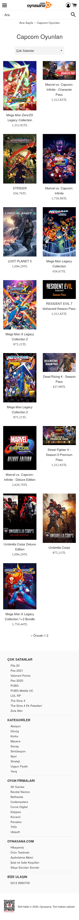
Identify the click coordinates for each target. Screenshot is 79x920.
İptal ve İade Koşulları (25, 862)
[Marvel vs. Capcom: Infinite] (59, 158)
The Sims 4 (18, 701)
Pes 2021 (17, 670)
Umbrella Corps (59, 547)
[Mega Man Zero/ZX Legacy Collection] (19, 85)
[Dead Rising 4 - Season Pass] (59, 362)
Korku (14, 736)
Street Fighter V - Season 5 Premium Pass (59, 454)
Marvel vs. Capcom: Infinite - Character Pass (59, 89)
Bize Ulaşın (17, 876)
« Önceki (37, 635)
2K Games (17, 787)
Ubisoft (15, 832)
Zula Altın (17, 711)
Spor (14, 756)
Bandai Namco (20, 792)
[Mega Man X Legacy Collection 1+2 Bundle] (19, 586)
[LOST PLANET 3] (19, 231)
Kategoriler (18, 720)
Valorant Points (21, 676)
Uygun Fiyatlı (19, 766)
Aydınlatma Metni (22, 857)
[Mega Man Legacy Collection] (59, 231)
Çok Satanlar (19, 659)
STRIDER (20, 188)
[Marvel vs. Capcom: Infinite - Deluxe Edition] (19, 448)
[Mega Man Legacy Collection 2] (19, 377)
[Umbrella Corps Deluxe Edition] (19, 517)
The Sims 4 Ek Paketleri (26, 706)
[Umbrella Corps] (59, 518)
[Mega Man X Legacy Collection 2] (19, 304)
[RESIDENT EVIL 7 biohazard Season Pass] (59, 289)
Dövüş (15, 731)
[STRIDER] (19, 158)
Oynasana (45, 906)
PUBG (15, 686)
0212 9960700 (20, 883)
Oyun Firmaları (21, 780)
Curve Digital (19, 807)
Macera (15, 741)
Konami (15, 817)
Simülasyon (18, 751)
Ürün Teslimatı (20, 852)
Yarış (14, 771)
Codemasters (19, 802)
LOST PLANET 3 (20, 261)
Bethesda (17, 797)
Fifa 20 (15, 665)
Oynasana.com (20, 841)
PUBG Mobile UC (22, 691)
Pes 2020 (17, 681)
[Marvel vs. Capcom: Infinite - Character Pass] (59, 70)
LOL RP (16, 696)
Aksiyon (16, 726)
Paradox (16, 822)
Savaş (15, 746)
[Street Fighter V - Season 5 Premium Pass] (59, 435)
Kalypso (16, 812)
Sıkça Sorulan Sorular (25, 867)
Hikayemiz (17, 847)
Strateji (15, 761)
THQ (14, 827)
